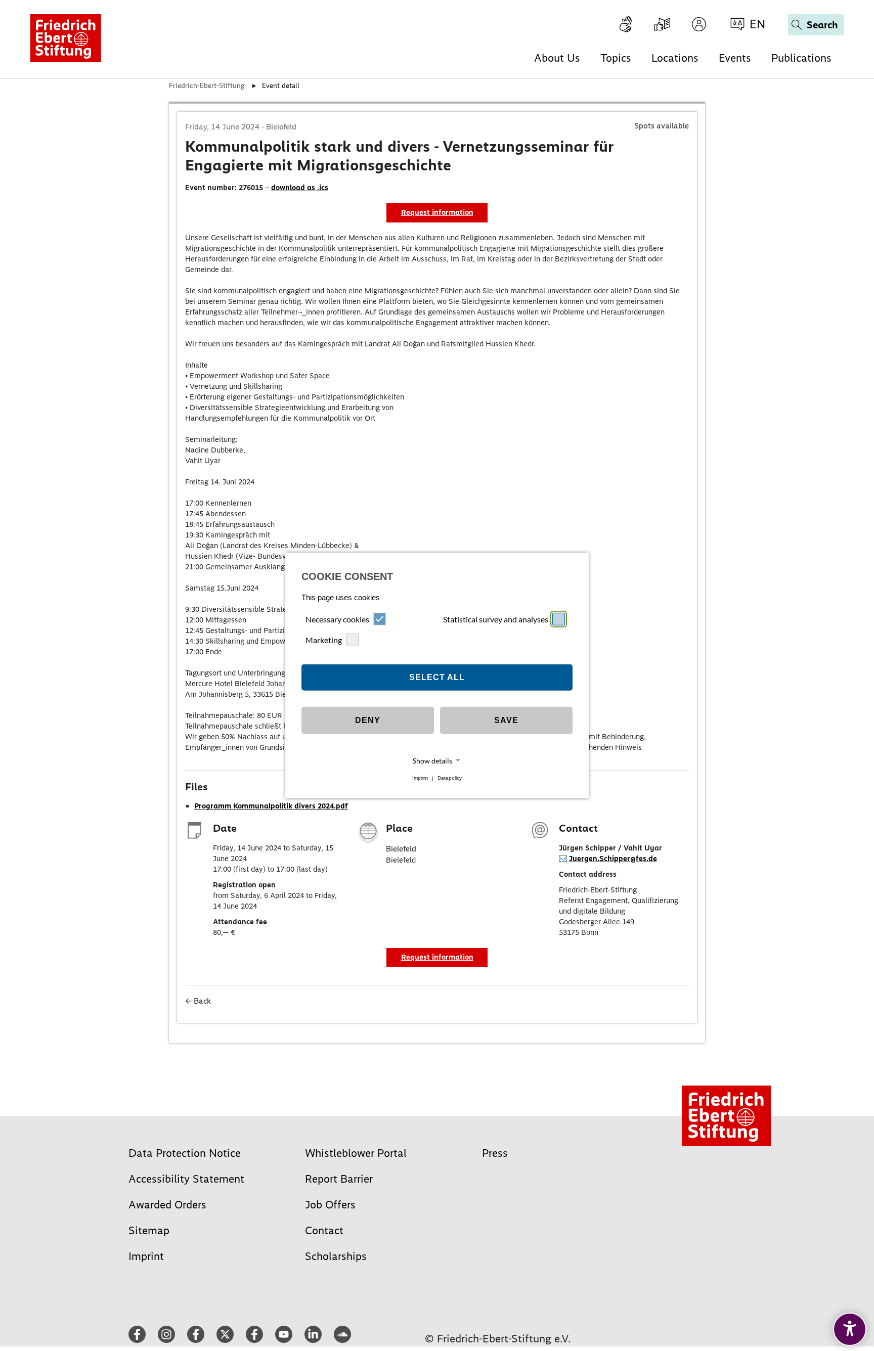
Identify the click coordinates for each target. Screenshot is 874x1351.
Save (506, 720)
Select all (437, 677)
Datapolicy (450, 778)
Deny (367, 720)
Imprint (420, 778)
